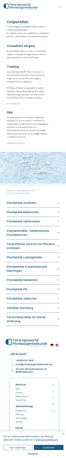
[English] (56, 345)
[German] (52, 345)
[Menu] (60, 6)
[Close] (61, 436)
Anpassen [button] (33, 453)
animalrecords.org (16, 143)
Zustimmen (48, 447)
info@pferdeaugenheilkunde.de (34, 364)
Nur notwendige (18, 447)
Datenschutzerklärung (47, 439)
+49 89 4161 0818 (25, 360)
